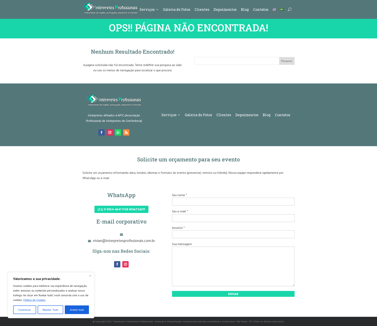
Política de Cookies (34, 300)
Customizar (24, 310)
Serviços (147, 9)
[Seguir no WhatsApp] (118, 132)
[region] (51, 295)
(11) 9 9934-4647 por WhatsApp (121, 209)
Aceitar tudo (77, 310)
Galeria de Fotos (176, 9)
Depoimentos (225, 9)
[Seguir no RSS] (126, 132)
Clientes (202, 9)
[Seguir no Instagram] (110, 132)
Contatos (260, 9)
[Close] (90, 275)
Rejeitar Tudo (50, 310)
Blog (245, 9)
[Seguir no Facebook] (101, 132)
